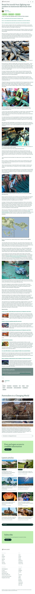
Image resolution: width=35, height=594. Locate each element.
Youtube (19, 571)
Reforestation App (5, 573)
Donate (19, 557)
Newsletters (20, 560)
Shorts (3, 560)
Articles (3, 557)
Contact (19, 556)
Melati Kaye (7, 10)
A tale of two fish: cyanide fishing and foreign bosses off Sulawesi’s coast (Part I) (16, 311)
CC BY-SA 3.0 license (22, 61)
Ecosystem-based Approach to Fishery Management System (16, 255)
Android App (20, 582)
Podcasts (3, 556)
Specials (3, 559)
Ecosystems (9, 385)
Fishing (23, 385)
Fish (19, 385)
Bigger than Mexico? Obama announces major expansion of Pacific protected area (16, 358)
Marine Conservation (17, 387)
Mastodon (20, 580)
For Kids (3, 570)
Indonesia (9, 11)
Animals (4, 385)
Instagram (20, 570)
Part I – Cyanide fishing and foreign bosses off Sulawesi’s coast (12, 18)
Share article (11, 14)
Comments (5, 14)
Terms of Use (20, 563)
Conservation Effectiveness (6, 576)
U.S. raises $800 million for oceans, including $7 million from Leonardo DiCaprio (16, 350)
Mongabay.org (25, 387)
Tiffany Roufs (7, 380)
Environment (15, 385)
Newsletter (7, 539)
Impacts (19, 559)
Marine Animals (9, 387)
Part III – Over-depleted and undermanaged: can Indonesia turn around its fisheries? (16, 20)
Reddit (19, 577)
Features (3, 562)
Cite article (18, 14)
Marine (4, 387)
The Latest (4, 563)
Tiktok (19, 576)
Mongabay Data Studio (6, 577)
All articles (5, 524)
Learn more (7, 449)
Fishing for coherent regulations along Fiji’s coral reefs (12, 321)
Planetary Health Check (6, 574)
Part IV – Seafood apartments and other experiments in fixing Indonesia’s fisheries (16, 22)
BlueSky (19, 579)
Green (27, 385)
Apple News (20, 583)
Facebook (20, 574)
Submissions (20, 562)
